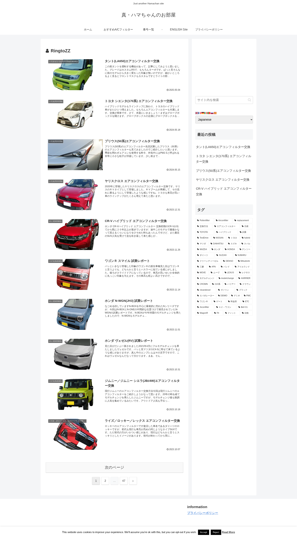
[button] (249, 100)
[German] (203, 113)
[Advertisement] (224, 66)
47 (123, 480)
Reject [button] (216, 532)
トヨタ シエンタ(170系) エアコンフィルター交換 (223, 158)
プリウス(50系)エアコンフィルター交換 (223, 170)
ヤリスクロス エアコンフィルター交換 (222, 179)
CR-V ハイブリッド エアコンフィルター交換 (224, 191)
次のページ (114, 467)
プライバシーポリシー (202, 513)
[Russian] (212, 113)
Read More (228, 532)
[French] (199, 113)
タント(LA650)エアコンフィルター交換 (223, 147)
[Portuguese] (209, 113)
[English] (196, 113)
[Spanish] (215, 113)
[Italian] (206, 113)
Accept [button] (203, 532)
